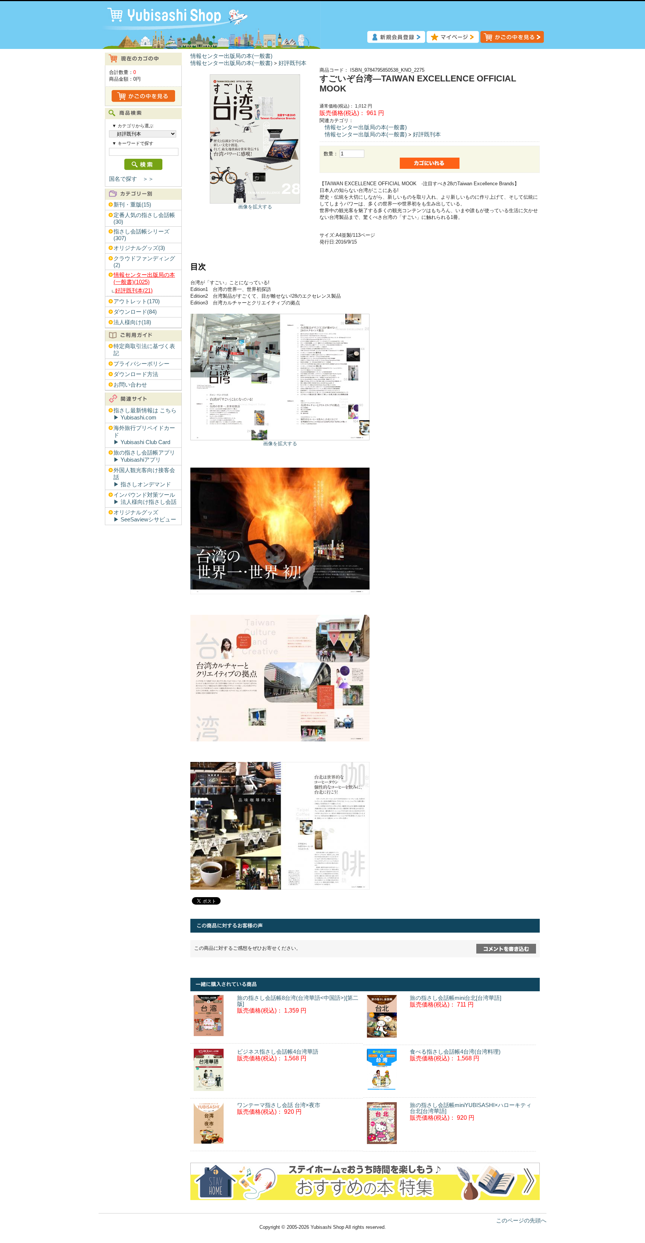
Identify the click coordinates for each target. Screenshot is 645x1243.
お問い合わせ (130, 385)
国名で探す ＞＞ (131, 179)
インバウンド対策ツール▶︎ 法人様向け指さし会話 (145, 498)
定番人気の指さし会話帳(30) (144, 218)
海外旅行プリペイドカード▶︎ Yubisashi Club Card (144, 435)
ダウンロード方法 (135, 374)
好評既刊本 (292, 63)
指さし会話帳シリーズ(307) (141, 235)
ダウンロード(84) (135, 312)
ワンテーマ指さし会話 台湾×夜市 (278, 1105)
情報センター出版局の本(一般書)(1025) (144, 278)
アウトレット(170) (136, 301)
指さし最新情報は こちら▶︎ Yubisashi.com (145, 414)
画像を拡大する (255, 207)
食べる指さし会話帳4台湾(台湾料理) (455, 1052)
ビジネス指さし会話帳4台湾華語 (277, 1052)
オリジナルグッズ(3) (139, 248)
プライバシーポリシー (141, 364)
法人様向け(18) (132, 322)
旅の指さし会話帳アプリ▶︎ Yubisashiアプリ (144, 456)
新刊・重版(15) (132, 205)
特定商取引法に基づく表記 (144, 349)
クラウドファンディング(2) (144, 261)
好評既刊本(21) (134, 291)
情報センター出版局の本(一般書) (231, 56)
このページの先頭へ (521, 1221)
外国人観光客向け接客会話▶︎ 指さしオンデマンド (144, 477)
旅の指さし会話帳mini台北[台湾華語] (455, 998)
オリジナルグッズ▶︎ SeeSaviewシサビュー (144, 516)
